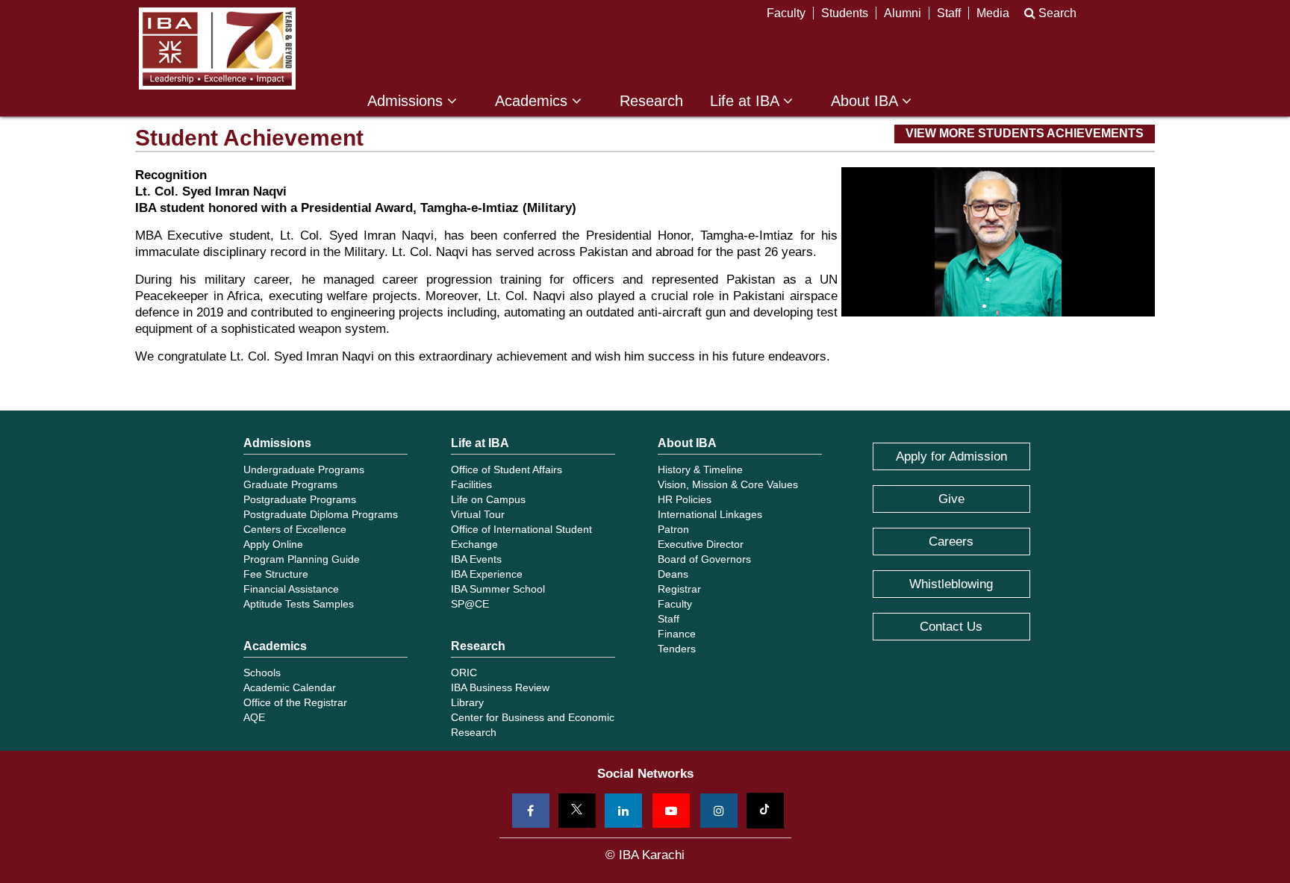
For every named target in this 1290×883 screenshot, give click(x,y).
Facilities (471, 484)
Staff (949, 13)
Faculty (786, 13)
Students (844, 13)
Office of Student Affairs (506, 469)
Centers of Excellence (294, 529)
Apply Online (273, 544)
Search (1055, 13)
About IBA (866, 101)
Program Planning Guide (301, 559)
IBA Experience (487, 574)
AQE (254, 717)
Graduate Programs (290, 484)
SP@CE (470, 604)
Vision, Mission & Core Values (728, 484)
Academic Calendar (289, 687)
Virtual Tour (478, 514)
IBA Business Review (500, 687)
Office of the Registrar (295, 702)
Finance (677, 634)
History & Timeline (700, 469)
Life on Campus (488, 499)
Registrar (679, 589)
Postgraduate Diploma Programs (320, 514)
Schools (262, 672)
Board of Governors (704, 559)
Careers (951, 541)
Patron (673, 529)
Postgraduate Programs (299, 499)
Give (951, 499)
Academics (533, 101)
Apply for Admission (951, 456)
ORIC (464, 672)
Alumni (902, 13)
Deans (673, 574)
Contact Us (951, 627)
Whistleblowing (951, 584)
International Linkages (710, 514)
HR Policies (684, 499)
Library (467, 702)
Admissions (407, 101)
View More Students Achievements (1025, 133)
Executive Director (701, 544)
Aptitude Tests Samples (298, 604)
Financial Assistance (291, 589)
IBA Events (476, 559)
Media (992, 13)
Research (651, 101)
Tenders (677, 649)
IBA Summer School (498, 589)
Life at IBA (746, 101)
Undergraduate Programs (303, 469)
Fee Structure (275, 574)
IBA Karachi (217, 48)
